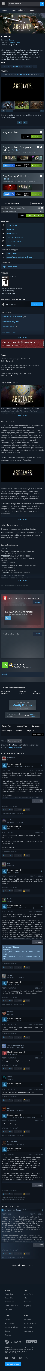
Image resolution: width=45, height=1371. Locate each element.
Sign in (3, 115)
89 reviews (20, 1047)
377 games (10, 1110)
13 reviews (20, 977)
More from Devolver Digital (24, 598)
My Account (28, 1331)
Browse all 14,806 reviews (22, 1265)
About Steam (9, 1294)
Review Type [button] (6, 726)
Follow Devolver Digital (19, 612)
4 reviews (10, 901)
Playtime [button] (19, 731)
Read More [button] (37, 801)
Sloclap (11, 40)
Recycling (27, 1306)
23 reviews (20, 1110)
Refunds (8, 1335)
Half (8, 863)
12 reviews (20, 822)
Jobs (25, 1298)
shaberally (11, 757)
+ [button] (35, 66)
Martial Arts (17, 66)
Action (28, 66)
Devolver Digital (14, 42)
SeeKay (10, 899)
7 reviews (10, 1014)
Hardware (27, 1302)
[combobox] (24, 4)
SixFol (9, 975)
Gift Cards (8, 1310)
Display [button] (29, 731)
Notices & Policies (11, 1327)
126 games (10, 977)
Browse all (37, 204)
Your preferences (37, 692)
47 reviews (10, 866)
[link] (22, 165)
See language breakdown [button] (5, 692)
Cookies (7, 1331)
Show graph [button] (37, 734)
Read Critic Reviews (21, 667)
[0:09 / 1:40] (22, 89)
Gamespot (9, 361)
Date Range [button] (6, 731)
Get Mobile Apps (13, 1364)
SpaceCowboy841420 (15, 1045)
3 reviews (10, 760)
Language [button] (35, 726)
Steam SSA (9, 1298)
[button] (5, 10)
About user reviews (22, 692)
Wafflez (10, 1012)
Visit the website (8, 327)
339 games (10, 1144)
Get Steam (27, 1319)
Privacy (7, 1319)
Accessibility (9, 1323)
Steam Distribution (11, 1306)
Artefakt (10, 820)
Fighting (6, 66)
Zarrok (9, 1077)
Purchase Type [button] (21, 726)
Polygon (9, 369)
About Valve (28, 1294)
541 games (10, 1047)
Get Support (28, 1327)
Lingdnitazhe (12, 1142)
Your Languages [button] (13, 741)
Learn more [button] (37, 304)
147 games (10, 822)
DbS (8, 1108)
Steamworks (9, 1302)
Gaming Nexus (10, 376)
